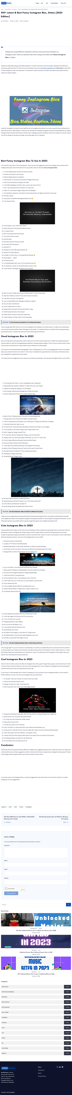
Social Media (54, 3)
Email (6, 869)
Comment (7, 845)
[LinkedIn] (60, 1067)
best (10, 807)
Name (6, 860)
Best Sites (34, 950)
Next (64, 822)
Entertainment (33, 928)
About (39, 1073)
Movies (40, 928)
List (42, 3)
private (35, 133)
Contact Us (41, 1070)
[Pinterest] (62, 1067)
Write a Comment (24, 21)
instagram (29, 807)
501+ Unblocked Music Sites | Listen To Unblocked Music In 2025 (36, 974)
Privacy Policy (42, 1076)
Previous (8, 822)
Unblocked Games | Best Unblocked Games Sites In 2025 (36, 952)
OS (47, 3)
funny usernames (48, 68)
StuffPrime (12, 1092)
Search (68, 904)
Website (6, 878)
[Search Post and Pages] (70, 3)
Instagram (53, 349)
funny (21, 807)
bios (15, 807)
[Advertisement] (36, 35)
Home (37, 3)
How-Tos (63, 3)
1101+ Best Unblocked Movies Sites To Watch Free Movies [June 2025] (36, 930)
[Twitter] (57, 1067)
